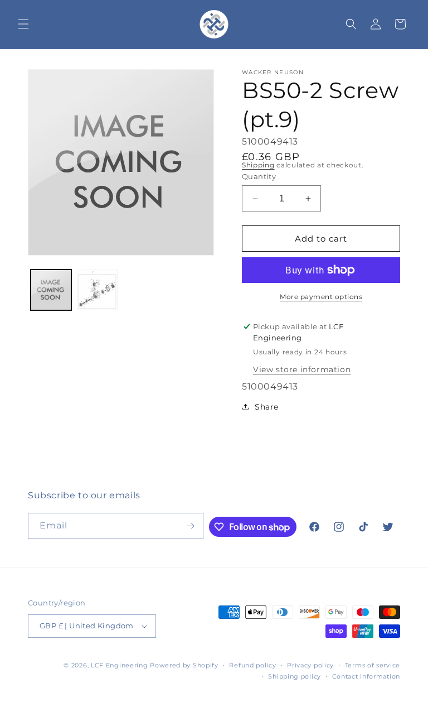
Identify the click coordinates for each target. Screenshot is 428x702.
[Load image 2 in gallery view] (97, 290)
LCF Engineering (119, 665)
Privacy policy (310, 665)
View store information (302, 369)
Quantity (259, 176)
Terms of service (372, 665)
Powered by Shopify (184, 665)
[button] (23, 24)
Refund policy (252, 665)
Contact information (366, 676)
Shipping (258, 165)
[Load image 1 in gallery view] (51, 290)
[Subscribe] (190, 526)
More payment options (321, 296)
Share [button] (267, 407)
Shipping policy (294, 676)
